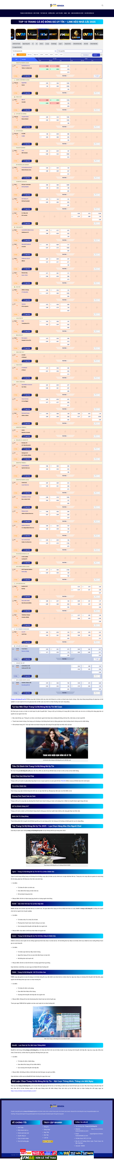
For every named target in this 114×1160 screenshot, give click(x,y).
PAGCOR (63, 781)
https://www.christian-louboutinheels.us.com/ (23, 1091)
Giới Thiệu (20, 1127)
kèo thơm (36, 13)
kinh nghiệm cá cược (77, 13)
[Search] (102, 5)
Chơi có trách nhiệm (23, 1138)
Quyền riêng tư (22, 1135)
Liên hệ (46, 1138)
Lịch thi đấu (59, 13)
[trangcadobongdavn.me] (57, 5)
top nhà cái (43, 13)
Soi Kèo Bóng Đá (89, 13)
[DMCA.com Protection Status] (47, 1141)
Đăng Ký (46, 1127)
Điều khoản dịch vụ (23, 1130)
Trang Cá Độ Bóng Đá (26, 13)
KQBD (65, 13)
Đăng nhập (47, 1129)
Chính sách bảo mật (23, 1133)
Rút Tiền (46, 1135)
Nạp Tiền (46, 1132)
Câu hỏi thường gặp (23, 1141)
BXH (69, 13)
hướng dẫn (51, 13)
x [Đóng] (23, 1150)
